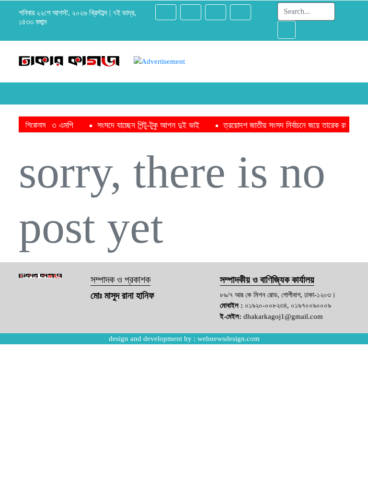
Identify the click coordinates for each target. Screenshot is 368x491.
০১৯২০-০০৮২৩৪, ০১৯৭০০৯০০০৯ (288, 305)
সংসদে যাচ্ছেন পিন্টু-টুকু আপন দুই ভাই (134, 125)
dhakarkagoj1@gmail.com (283, 316)
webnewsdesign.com (228, 338)
